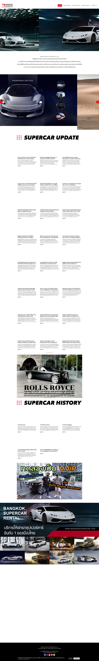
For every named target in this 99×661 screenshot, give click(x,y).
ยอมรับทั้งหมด (76, 658)
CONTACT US (94, 5)
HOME (60, 5)
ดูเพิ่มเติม (19, 165)
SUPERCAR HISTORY (86, 5)
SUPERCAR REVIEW (76, 5)
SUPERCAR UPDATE (66, 5)
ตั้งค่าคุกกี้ (70, 658)
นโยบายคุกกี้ (27, 659)
